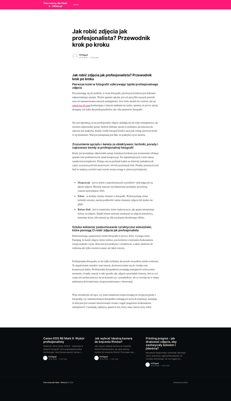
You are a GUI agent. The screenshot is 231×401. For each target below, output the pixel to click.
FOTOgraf (83, 55)
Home (76, 4)
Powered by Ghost (181, 382)
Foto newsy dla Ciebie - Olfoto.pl (55, 5)
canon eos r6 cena (81, 105)
